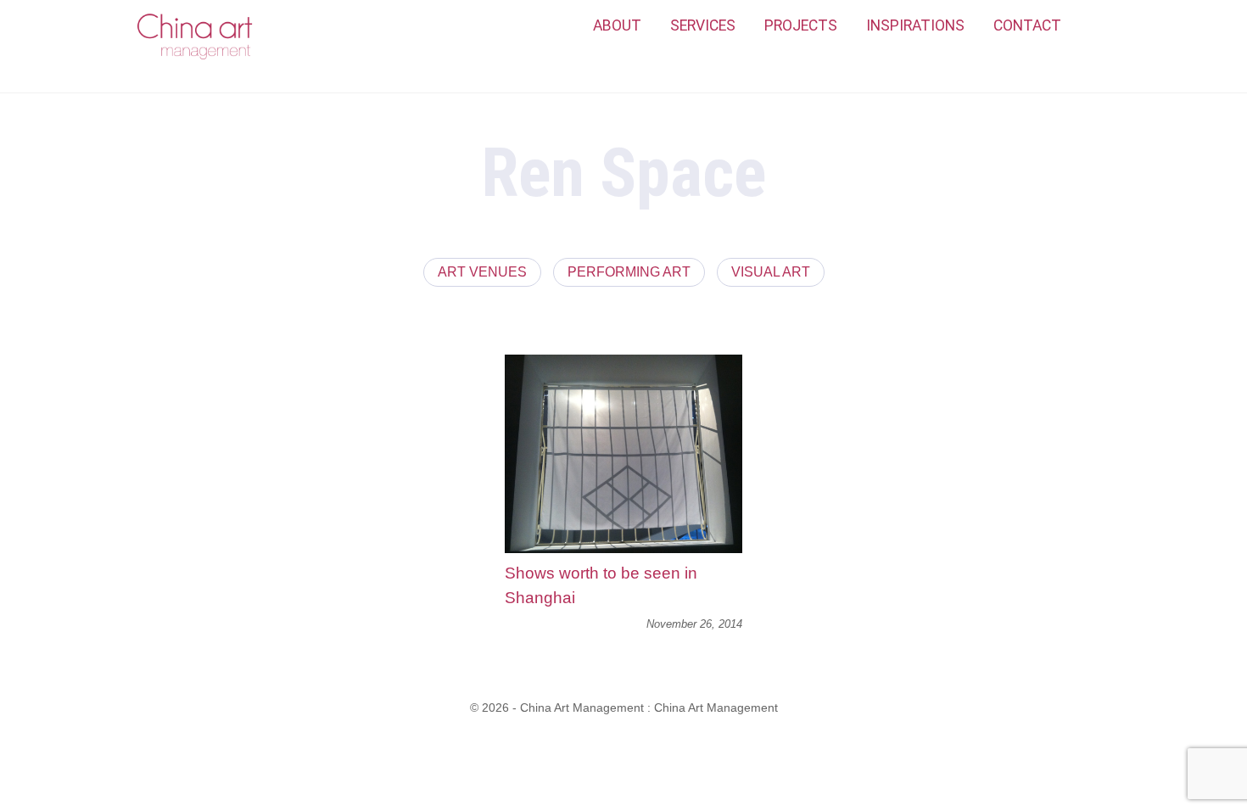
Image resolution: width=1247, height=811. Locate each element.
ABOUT (617, 25)
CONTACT (1027, 25)
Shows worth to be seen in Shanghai (601, 585)
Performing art (629, 272)
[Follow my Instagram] (1094, 26)
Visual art (770, 272)
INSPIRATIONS (915, 25)
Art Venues (482, 272)
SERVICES (702, 25)
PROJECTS (800, 25)
